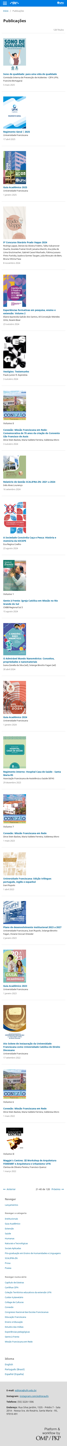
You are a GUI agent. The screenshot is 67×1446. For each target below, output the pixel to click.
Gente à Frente (12, 1336)
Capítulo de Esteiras (14, 1282)
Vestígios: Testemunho (16, 371)
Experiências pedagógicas (17, 1331)
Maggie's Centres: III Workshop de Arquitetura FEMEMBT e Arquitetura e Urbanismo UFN (29, 1162)
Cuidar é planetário (14, 1297)
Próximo (56, 1189)
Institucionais (11, 1218)
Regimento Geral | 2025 (16, 131)
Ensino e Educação (14, 1321)
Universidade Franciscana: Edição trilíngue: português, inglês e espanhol (27, 880)
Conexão (9, 1307)
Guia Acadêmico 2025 (15, 187)
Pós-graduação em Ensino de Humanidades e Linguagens (33, 1253)
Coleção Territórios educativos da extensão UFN (28, 1292)
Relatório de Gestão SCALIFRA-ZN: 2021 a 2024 (29, 481)
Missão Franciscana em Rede (19, 1341)
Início (5, 10)
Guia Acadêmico (12, 1223)
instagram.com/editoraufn (34, 1396)
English (9, 1364)
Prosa (7, 1263)
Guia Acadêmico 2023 (15, 985)
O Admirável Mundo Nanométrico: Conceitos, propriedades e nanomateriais (28, 660)
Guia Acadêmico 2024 (15, 717)
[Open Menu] (5, 3)
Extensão (9, 1228)
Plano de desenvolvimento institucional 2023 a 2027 (32, 927)
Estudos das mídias (14, 1326)
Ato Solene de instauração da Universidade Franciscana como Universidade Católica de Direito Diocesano (31, 1047)
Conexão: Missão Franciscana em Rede (25, 833)
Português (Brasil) (15, 1369)
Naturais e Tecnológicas (16, 1243)
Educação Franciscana (15, 1317)
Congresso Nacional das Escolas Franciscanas (26, 1312)
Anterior (11, 1189)
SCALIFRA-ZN (11, 1258)
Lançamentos (11, 1204)
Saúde (8, 1233)
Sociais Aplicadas (13, 1248)
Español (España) (14, 1374)
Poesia (8, 1268)
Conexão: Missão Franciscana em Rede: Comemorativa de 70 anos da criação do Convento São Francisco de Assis (31, 433)
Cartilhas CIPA (11, 1287)
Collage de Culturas (14, 1302)
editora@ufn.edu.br (26, 1390)
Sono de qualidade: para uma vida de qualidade (30, 74)
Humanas (9, 1238)
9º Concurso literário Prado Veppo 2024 (25, 242)
